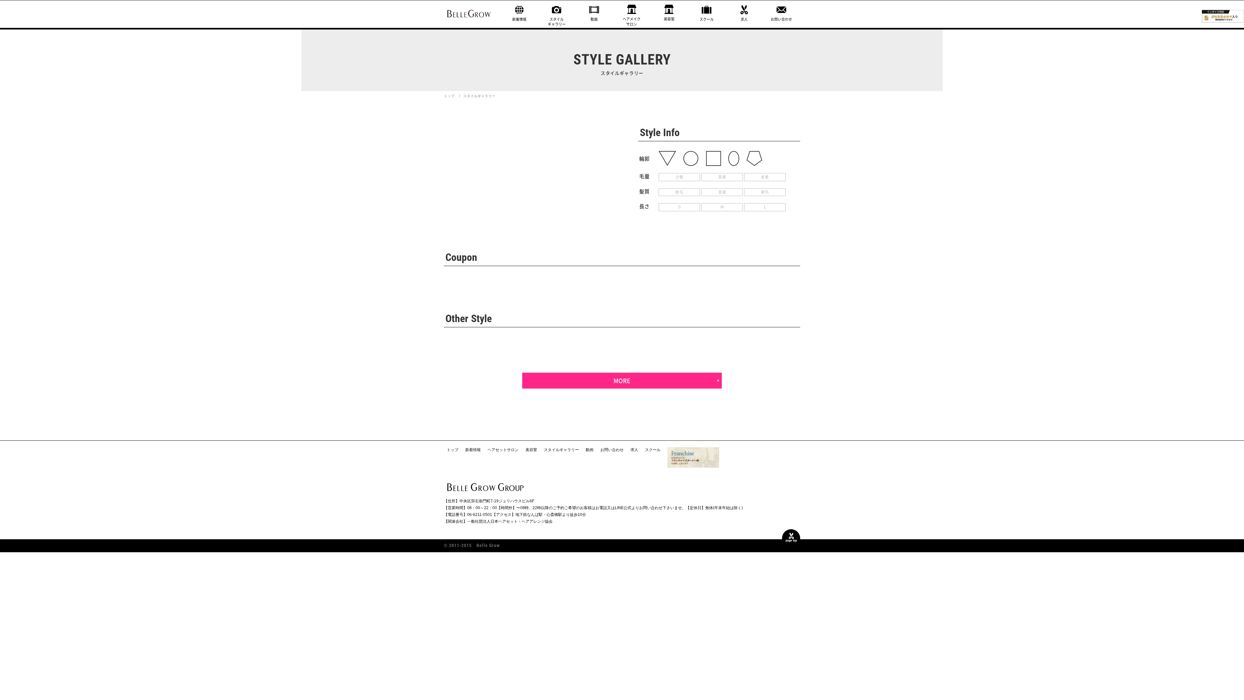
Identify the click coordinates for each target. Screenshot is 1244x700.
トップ (449, 96)
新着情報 (519, 19)
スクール (706, 19)
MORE (622, 380)
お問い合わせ (781, 19)
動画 (594, 19)
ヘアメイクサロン (631, 21)
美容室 (669, 19)
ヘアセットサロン (503, 450)
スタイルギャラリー (557, 22)
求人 (744, 19)
